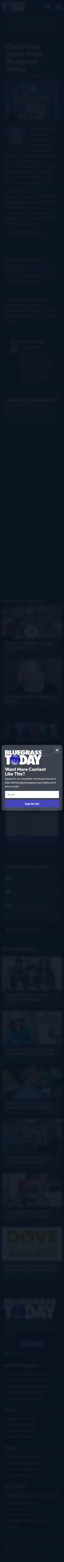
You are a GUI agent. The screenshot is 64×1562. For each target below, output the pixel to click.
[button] (57, 750)
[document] (32, 781)
